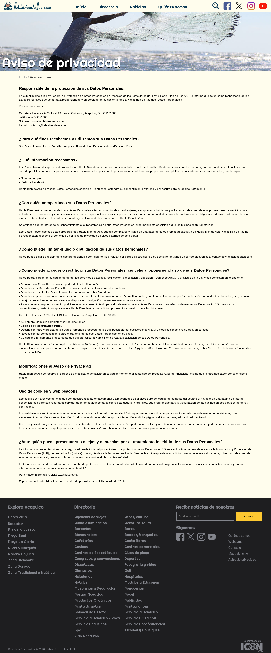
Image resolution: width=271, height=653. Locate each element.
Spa (77, 630)
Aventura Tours (137, 523)
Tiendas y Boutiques (142, 630)
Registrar (249, 516)
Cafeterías (83, 540)
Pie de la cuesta (21, 529)
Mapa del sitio (238, 553)
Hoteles (80, 582)
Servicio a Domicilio (141, 612)
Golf (128, 570)
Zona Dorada (19, 566)
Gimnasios (83, 570)
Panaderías (134, 588)
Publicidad (133, 600)
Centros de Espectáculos (95, 552)
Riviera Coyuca (21, 554)
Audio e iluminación (90, 523)
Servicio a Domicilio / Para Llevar (97, 620)
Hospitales (133, 576)
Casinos (81, 546)
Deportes (132, 558)
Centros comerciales (142, 546)
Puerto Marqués (22, 548)
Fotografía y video (140, 564)
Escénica (15, 523)
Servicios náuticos (90, 624)
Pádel (129, 594)
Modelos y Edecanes (141, 582)
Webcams (235, 541)
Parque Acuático (88, 594)
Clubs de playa (136, 552)
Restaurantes (136, 606)
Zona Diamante (21, 560)
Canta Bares (135, 540)
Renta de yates (87, 606)
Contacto (234, 547)
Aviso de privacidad (242, 559)
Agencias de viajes (90, 517)
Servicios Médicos (140, 618)
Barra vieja (17, 517)
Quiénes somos (172, 6)
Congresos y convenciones (97, 558)
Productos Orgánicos (93, 600)
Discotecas (84, 564)
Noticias (138, 6)
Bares (129, 528)
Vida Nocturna (86, 636)
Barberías (82, 528)
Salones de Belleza (90, 612)
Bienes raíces (85, 534)
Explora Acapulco (25, 507)
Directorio (108, 6)
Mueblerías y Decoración (95, 588)
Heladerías (83, 576)
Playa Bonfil (18, 535)
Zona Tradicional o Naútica (31, 572)
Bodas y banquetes (141, 534)
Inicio (81, 6)
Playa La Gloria (21, 541)
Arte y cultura (136, 517)
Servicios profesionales (144, 624)
